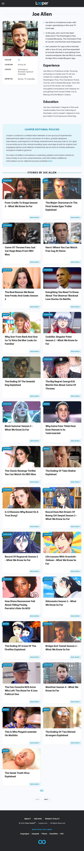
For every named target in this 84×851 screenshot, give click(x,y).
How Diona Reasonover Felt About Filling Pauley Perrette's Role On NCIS (20, 604)
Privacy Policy (52, 819)
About (27, 819)
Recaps (6, 751)
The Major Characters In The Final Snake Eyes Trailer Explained (61, 206)
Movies (46, 225)
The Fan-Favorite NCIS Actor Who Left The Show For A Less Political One (21, 690)
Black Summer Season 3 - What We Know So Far (19, 427)
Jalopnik (35, 834)
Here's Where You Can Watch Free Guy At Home (61, 249)
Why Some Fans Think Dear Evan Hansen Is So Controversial (61, 429)
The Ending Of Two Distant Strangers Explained (61, 733)
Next (46, 799)
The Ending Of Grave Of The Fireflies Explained (20, 647)
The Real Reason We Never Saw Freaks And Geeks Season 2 (21, 295)
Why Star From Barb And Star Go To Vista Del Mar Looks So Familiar (21, 340)
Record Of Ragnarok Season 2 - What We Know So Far (21, 558)
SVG (62, 834)
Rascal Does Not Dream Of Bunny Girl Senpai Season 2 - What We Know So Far (61, 515)
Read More (34, 217)
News (46, 180)
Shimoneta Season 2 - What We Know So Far (61, 602)
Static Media (29, 823)
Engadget (24, 834)
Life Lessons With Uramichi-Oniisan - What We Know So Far (61, 560)
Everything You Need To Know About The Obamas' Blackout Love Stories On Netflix (62, 295)
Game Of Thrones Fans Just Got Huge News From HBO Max (20, 251)
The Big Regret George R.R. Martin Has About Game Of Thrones (61, 385)
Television (7, 180)
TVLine (44, 834)
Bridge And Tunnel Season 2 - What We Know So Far (62, 647)
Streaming (7, 225)
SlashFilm (54, 834)
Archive (38, 819)
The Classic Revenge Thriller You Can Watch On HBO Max (20, 472)
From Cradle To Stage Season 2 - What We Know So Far (21, 204)
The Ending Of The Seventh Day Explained (20, 383)
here (50, 161)
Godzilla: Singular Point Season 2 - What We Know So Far (61, 340)
